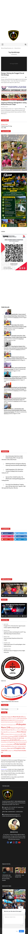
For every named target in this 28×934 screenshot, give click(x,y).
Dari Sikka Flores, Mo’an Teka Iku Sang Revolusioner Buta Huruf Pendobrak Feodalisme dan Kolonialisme (12, 765)
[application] (14, 590)
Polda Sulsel (20, 744)
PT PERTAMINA (4, 748)
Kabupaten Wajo (10, 729)
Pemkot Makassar (5, 742)
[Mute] (22, 595)
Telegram (21, 539)
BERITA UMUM (4, 99)
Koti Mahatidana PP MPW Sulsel (9, 734)
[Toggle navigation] (25, 44)
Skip (17, 931)
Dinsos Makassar (13, 718)
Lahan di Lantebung (9, 736)
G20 (15, 720)
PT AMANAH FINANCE (21, 746)
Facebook (8, 533)
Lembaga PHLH (6, 740)
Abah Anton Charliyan (7, 717)
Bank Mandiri (18, 717)
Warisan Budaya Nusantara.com (7, 48)
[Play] (3, 595)
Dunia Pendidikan (9, 720)
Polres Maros (12, 746)
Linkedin (21, 536)
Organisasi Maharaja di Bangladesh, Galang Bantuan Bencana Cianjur (13, 103)
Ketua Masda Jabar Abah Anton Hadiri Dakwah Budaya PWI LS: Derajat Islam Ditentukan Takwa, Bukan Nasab (12, 457)
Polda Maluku (10, 744)
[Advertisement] (14, 14)
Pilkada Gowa (4, 744)
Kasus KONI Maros (18, 729)
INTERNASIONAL (10, 99)
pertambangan (24, 742)
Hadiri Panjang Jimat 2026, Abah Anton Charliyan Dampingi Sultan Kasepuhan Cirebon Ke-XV (12, 471)
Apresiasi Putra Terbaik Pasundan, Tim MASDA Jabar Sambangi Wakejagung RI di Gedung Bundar (13, 478)
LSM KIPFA (15, 740)
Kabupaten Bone (5, 724)
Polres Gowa (5, 746)
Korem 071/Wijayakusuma (12, 732)
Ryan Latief (11, 748)
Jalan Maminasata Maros (10, 722)
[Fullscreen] (25, 595)
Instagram (8, 536)
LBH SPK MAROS (19, 738)
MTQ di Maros (23, 740)
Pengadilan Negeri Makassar (14, 742)
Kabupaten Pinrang (15, 727)
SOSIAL (15, 99)
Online (4, 124)
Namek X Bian (4, 769)
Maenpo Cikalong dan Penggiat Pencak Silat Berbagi (12, 74)
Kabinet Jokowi (19, 722)
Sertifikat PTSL (11, 750)
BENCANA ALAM (20, 99)
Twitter (21, 533)
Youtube (8, 539)
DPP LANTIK (21, 718)
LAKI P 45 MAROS (20, 736)
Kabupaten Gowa (12, 724)
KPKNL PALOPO (18, 734)
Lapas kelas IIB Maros (8, 738)
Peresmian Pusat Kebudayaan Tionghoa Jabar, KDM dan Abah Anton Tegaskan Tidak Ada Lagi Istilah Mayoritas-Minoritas (13, 486)
